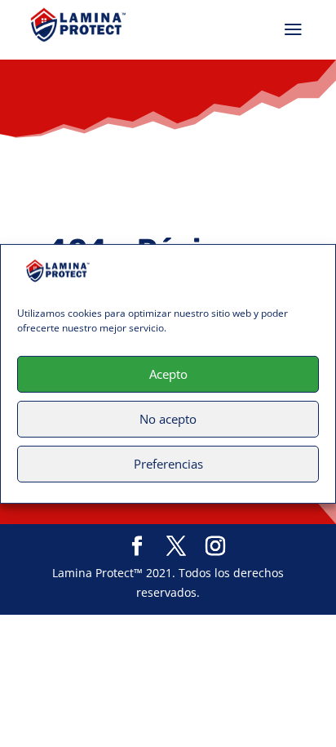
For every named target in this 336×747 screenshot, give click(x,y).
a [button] (293, 29)
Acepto (168, 374)
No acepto (168, 419)
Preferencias (168, 464)
